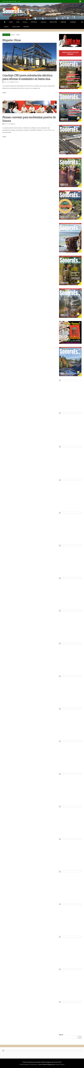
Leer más (4, 92)
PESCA (25, 22)
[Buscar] (80, 1037)
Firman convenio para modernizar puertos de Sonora (29, 119)
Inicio (19, 1)
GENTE (6, 26)
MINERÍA (63, 22)
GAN (17, 22)
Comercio (43, 22)
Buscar (61, 1034)
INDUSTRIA (53, 22)
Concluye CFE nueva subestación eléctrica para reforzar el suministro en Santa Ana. (27, 77)
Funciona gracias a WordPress (29, 1064)
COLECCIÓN (16, 26)
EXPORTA (34, 22)
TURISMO (73, 22)
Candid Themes (59, 1064)
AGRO (11, 22)
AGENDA (26, 26)
